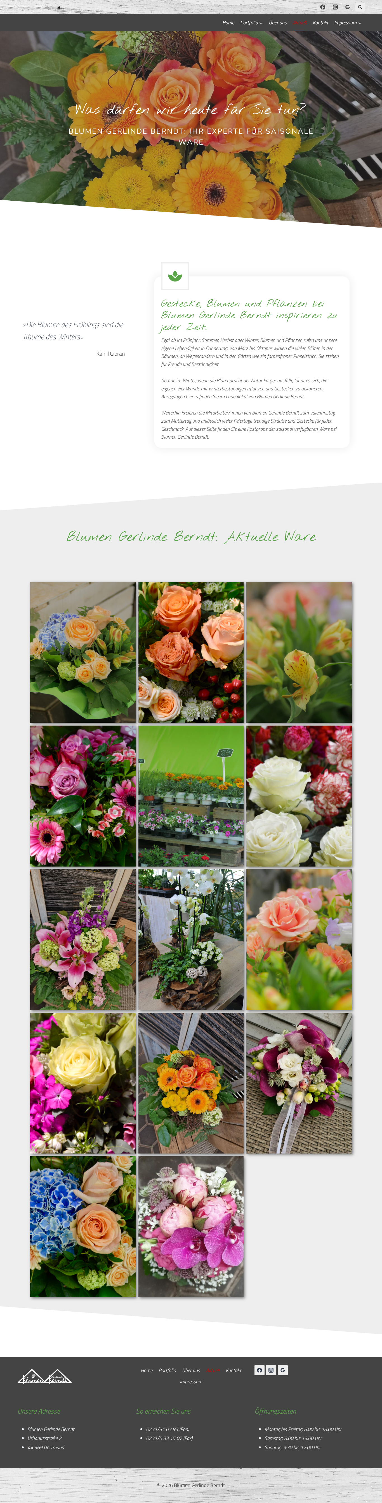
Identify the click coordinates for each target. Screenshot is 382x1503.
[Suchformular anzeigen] (360, 7)
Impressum (191, 1381)
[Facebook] (323, 7)
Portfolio (167, 1370)
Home (228, 22)
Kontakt (320, 22)
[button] (83, 652)
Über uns (278, 22)
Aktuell (299, 22)
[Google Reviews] (348, 7)
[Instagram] (335, 7)
